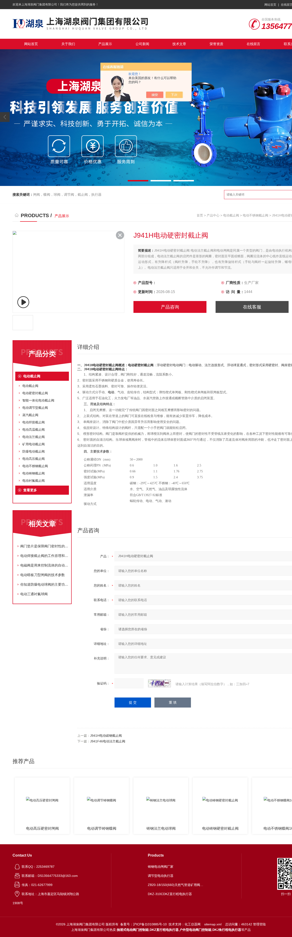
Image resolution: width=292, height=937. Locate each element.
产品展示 (105, 44)
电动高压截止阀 (33, 459)
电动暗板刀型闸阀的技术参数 (42, 575)
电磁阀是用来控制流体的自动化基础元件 (44, 565)
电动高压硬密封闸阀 (42, 828)
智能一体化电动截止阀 (38, 400)
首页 (200, 215)
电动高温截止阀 (33, 429)
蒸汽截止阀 (30, 415)
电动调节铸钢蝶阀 (101, 828)
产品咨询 (170, 306)
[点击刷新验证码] (159, 683)
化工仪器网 (193, 924)
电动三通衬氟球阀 (34, 594)
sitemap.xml (213, 924)
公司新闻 (142, 44)
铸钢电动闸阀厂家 (160, 866)
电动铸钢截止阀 (33, 473)
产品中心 (213, 215)
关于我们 (68, 44)
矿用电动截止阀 (33, 444)
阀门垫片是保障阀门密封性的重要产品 (44, 546)
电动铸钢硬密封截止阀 (220, 828)
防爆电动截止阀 (33, 451)
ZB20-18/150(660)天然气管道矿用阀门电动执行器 (176, 885)
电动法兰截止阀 (33, 437)
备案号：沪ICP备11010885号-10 (143, 924)
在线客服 (252, 306)
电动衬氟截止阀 (33, 480)
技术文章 (179, 44)
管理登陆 (259, 924)
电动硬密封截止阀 (35, 393)
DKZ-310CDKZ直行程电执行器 (170, 894)
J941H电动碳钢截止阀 (106, 735)
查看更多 (30, 490)
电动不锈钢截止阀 (255, 215)
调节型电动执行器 (160, 876)
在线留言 (253, 44)
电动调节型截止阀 (35, 407)
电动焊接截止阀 (33, 422)
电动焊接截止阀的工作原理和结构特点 (44, 556)
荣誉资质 (216, 44)
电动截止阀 (231, 215)
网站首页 (270, 4)
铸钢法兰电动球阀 (161, 828)
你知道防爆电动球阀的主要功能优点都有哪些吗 (44, 584)
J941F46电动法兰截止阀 (107, 741)
